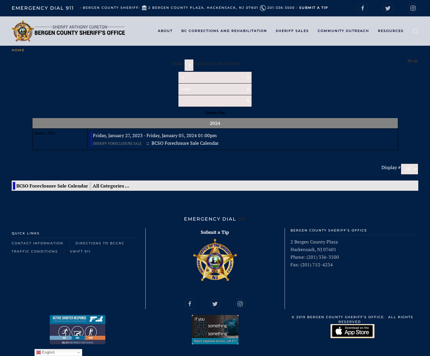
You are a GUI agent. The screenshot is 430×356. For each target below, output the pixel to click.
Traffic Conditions (35, 251)
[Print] (409, 61)
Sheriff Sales (292, 31)
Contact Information (37, 243)
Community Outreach (343, 31)
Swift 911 (80, 251)
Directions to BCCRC (100, 243)
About (165, 31)
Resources (391, 31)
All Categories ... (111, 186)
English (48, 352)
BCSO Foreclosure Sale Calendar (52, 186)
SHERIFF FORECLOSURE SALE (117, 143)
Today (177, 63)
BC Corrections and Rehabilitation (224, 31)
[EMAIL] (415, 61)
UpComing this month (217, 63)
